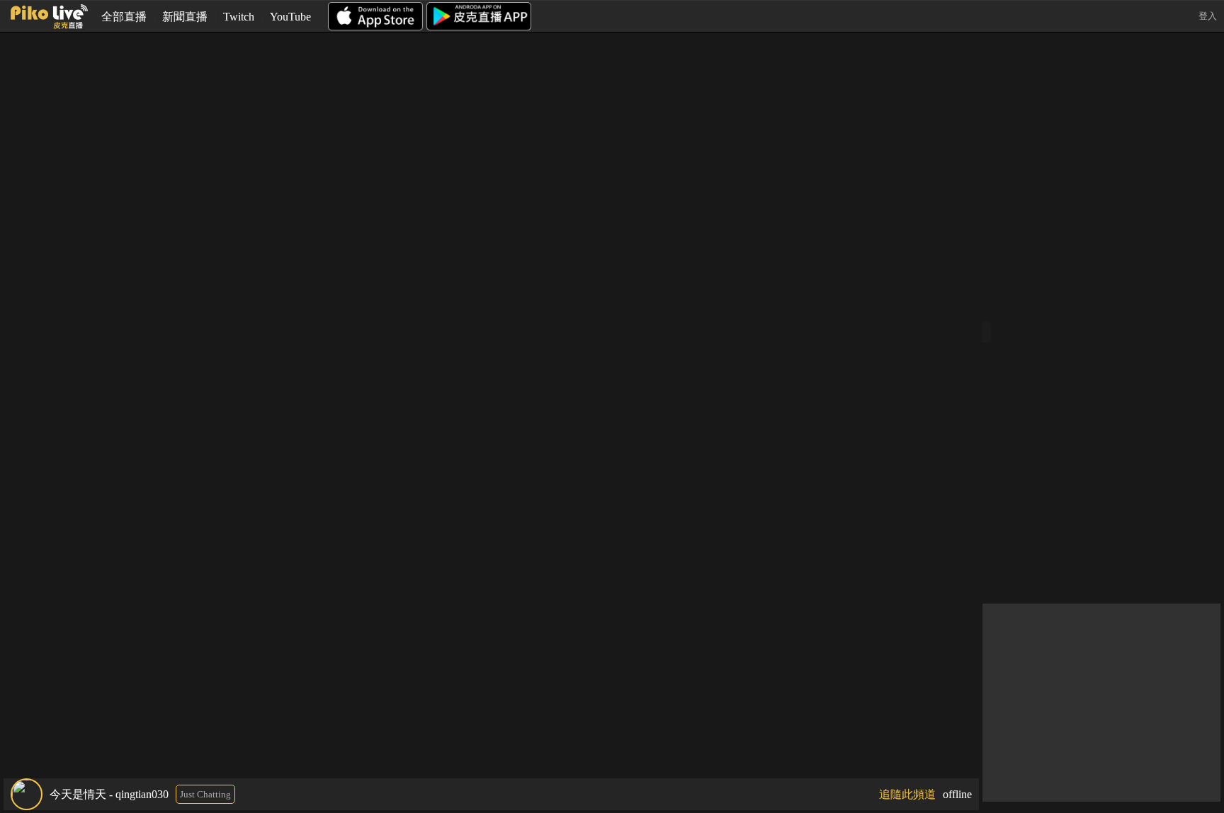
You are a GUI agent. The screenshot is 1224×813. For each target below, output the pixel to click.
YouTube (290, 17)
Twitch (238, 17)
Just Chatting (205, 794)
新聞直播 (185, 17)
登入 (1207, 16)
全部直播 (124, 17)
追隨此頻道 (907, 794)
